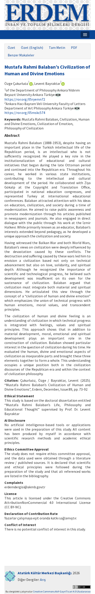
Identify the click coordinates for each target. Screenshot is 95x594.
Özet (11, 47)
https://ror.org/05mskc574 (24, 112)
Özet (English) (32, 47)
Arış (43, 579)
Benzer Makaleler (21, 55)
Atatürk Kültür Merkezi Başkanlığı (44, 573)
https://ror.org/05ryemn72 (24, 99)
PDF (74, 47)
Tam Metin (57, 47)
